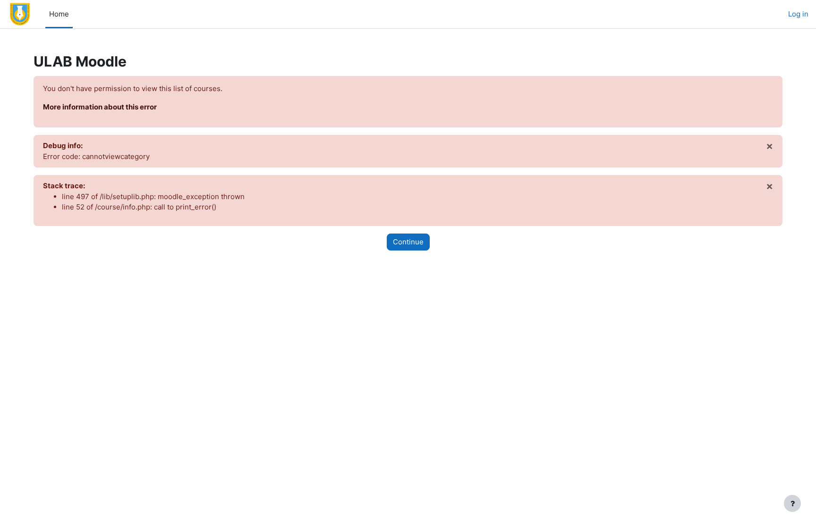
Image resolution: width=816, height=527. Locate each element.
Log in (798, 13)
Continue (408, 241)
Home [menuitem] (59, 13)
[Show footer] (792, 503)
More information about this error (100, 106)
